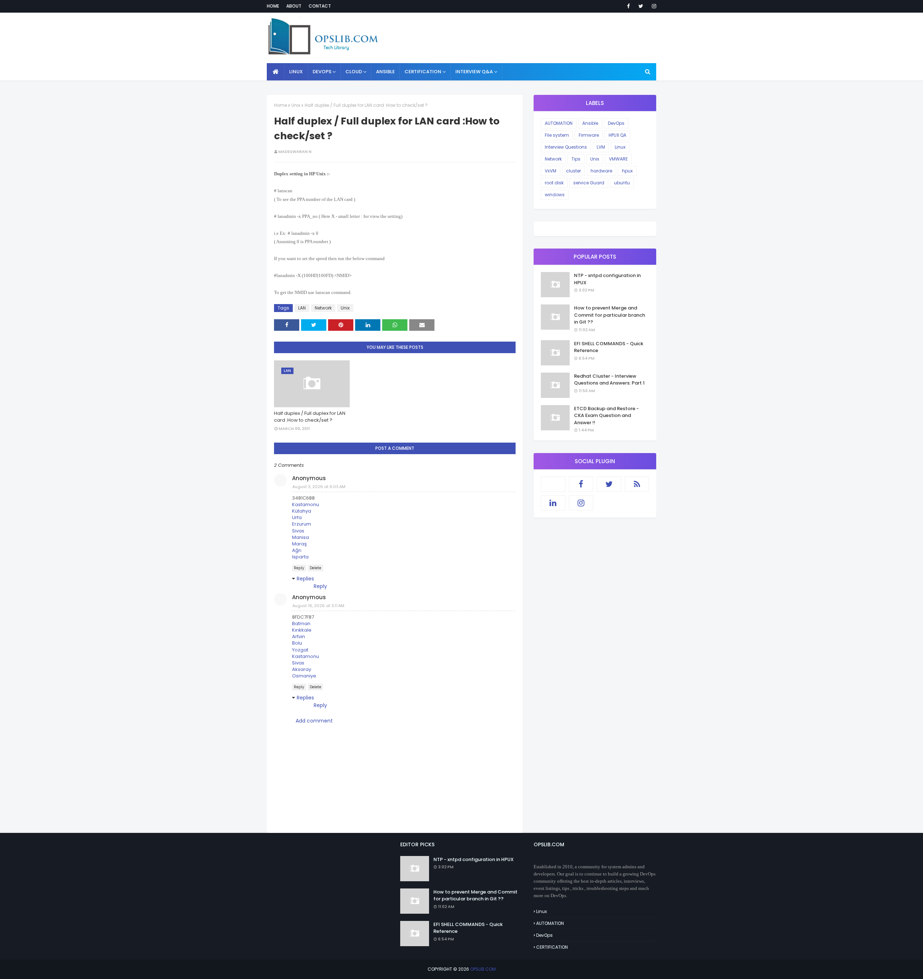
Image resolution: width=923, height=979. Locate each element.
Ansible (590, 123)
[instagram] (652, 6)
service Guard (588, 183)
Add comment (314, 720)
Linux (620, 147)
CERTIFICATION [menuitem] (423, 71)
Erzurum (301, 524)
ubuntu (622, 183)
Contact (320, 6)
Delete (315, 568)
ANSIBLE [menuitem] (385, 71)
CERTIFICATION (552, 947)
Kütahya (301, 511)
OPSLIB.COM (483, 969)
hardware (601, 171)
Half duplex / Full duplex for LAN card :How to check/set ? (309, 417)
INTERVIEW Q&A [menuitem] (474, 71)
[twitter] (641, 6)
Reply (299, 568)
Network (323, 308)
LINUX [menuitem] (296, 71)
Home (273, 6)
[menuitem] (275, 71)
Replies (305, 578)
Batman (301, 623)
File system (557, 135)
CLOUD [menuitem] (353, 71)
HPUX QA (617, 135)
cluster (573, 171)
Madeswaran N (295, 151)
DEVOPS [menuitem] (322, 71)
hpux (627, 171)
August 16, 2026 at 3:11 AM (318, 606)
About (293, 6)
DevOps (616, 123)
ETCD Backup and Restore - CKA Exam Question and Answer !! (606, 415)
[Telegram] (553, 484)
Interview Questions (566, 147)
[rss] (637, 484)
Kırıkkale (302, 630)
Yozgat (300, 649)
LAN (302, 308)
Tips (575, 159)
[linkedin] (553, 502)
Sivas (298, 530)
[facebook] (628, 6)
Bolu (297, 643)
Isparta (300, 556)
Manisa (300, 537)
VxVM (550, 171)
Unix (295, 105)
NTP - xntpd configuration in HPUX (607, 279)
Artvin (298, 636)
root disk (554, 183)
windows (555, 195)
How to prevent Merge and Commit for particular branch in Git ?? (609, 314)
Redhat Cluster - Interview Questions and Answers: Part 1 (609, 380)
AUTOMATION (559, 123)
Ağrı (296, 550)
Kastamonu (305, 504)
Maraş (299, 543)
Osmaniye (304, 675)
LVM (601, 147)
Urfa (297, 517)
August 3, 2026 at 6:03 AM (318, 487)
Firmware (589, 135)
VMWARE (618, 159)
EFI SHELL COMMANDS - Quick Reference (608, 347)
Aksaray (301, 669)
